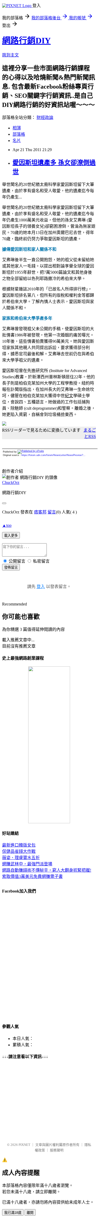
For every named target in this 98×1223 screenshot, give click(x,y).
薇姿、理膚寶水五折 (21, 857)
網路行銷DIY (26, 40)
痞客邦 (40, 512)
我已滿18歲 (12, 1213)
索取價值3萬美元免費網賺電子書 (32, 876)
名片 (17, 140)
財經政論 (45, 117)
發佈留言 (11, 567)
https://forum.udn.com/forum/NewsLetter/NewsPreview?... (53, 455)
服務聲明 (57, 1150)
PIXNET (24, 1145)
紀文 (69, 395)
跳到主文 (10, 55)
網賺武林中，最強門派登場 (27, 864)
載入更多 (11, 536)
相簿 (17, 128)
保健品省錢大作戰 (19, 851)
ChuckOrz (10, 482)
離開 (30, 1213)
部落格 (19, 134)
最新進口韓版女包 (19, 845)
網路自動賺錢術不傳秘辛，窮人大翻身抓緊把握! (46, 870)
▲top (6, 525)
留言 (52, 512)
